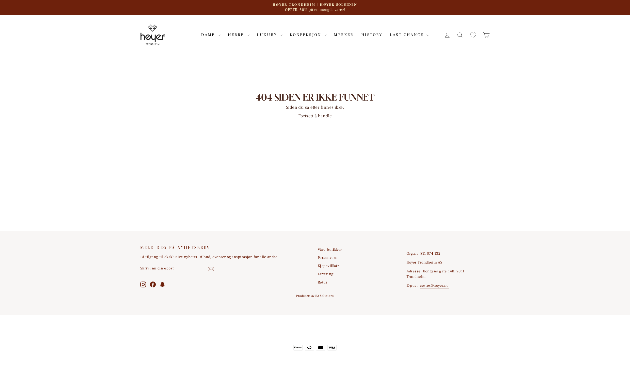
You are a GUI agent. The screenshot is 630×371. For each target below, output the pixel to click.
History (371, 34)
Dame (209, 34)
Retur (322, 282)
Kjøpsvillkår (328, 265)
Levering (326, 273)
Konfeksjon (306, 34)
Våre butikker (330, 249)
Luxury (268, 34)
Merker (344, 34)
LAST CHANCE (407, 34)
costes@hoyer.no (434, 285)
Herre (237, 34)
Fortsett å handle (315, 116)
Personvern (328, 257)
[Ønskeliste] (473, 34)
